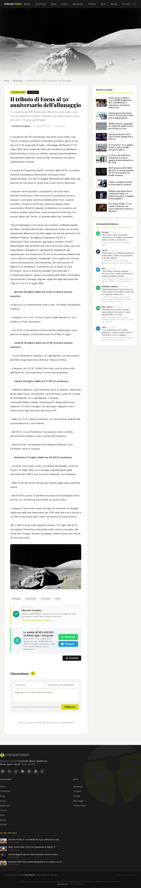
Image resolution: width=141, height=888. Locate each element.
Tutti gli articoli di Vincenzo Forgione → (36, 620)
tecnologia (45, 599)
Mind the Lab (62, 884)
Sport (103, 4)
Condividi (73, 658)
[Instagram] (15, 771)
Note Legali (78, 801)
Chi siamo (77, 791)
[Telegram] (35, 771)
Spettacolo (78, 4)
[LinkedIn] (29, 771)
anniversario (31, 599)
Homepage (78, 786)
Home (6, 81)
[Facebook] (2, 771)
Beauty (114, 4)
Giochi (64, 4)
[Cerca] (134, 4)
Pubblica (70, 707)
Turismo (92, 4)
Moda (53, 4)
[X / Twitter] (9, 771)
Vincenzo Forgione (21, 126)
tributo (57, 599)
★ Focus (33, 92)
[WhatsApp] (42, 771)
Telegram (69, 644)
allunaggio (16, 599)
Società (126, 4)
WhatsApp (70, 637)
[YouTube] (22, 771)
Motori (27, 4)
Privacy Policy (79, 805)
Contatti (76, 796)
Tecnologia (40, 4)
